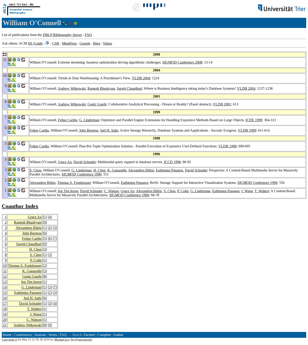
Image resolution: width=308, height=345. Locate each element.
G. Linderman (89, 120)
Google (85, 43)
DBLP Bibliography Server (62, 35)
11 (5, 271)
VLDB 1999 (247, 130)
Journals (40, 335)
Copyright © (9, 339)
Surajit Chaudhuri (129, 88)
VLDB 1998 (227, 146)
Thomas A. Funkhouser (74, 183)
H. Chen (99, 170)
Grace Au (65, 162)
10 (5, 265)
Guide (38, 43)
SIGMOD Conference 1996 (81, 174)
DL (30, 43)
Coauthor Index (20, 206)
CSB (55, 43)
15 (5, 293)
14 (5, 287)
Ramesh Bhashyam (101, 88)
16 (5, 298)
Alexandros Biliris (141, 170)
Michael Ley (62, 339)
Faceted (89, 335)
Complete (104, 335)
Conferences (23, 335)
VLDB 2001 (222, 104)
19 (5, 314)
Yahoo (107, 43)
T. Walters (262, 191)
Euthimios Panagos (169, 170)
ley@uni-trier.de (81, 339)
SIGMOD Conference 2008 (182, 62)
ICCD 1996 (172, 162)
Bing (96, 43)
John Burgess (88, 130)
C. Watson (111, 191)
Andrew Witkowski (72, 88)
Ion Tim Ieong (68, 191)
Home (7, 335)
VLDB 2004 (141, 78)
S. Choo (35, 170)
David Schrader (85, 162)
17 (5, 303)
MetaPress (69, 43)
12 (5, 276)
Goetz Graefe (97, 104)
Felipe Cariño (67, 120)
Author (118, 335)
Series (52, 335)
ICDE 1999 (254, 120)
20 (5, 320)
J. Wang (247, 191)
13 (5, 282)
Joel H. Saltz (109, 130)
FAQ (88, 35)
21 (5, 325)
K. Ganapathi (116, 170)
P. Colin (182, 191)
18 (5, 309)
